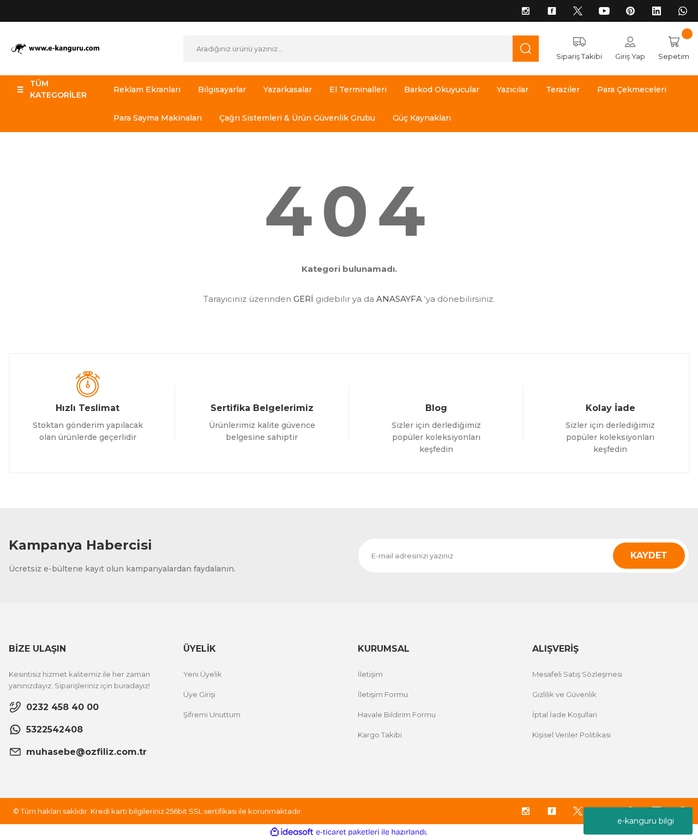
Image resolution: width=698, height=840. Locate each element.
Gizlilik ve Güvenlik (564, 694)
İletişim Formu (383, 694)
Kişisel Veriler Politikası (571, 734)
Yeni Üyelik (202, 674)
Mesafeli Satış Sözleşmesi (577, 674)
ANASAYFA (399, 299)
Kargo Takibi (380, 734)
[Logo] (58, 48)
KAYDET (648, 555)
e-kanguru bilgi (645, 821)
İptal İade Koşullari (564, 714)
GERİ (303, 299)
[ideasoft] (292, 832)
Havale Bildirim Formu (397, 714)
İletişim (370, 674)
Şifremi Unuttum (211, 714)
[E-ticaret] (348, 832)
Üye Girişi (199, 694)
